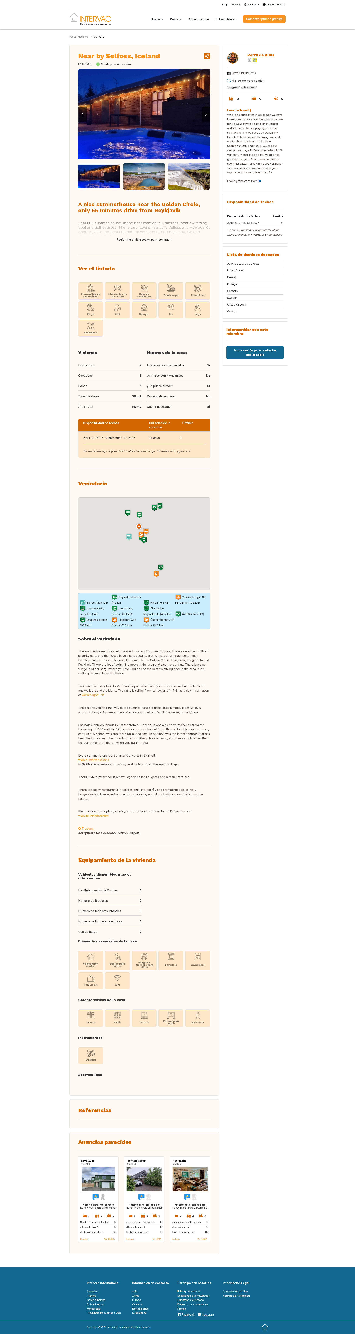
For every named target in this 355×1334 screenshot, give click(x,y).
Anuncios (92, 1291)
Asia (134, 1291)
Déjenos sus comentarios (193, 1304)
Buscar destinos (78, 36)
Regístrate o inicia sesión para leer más (143, 239)
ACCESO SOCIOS (276, 4)
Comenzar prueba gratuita (264, 19)
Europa (136, 1299)
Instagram (208, 1314)
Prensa (182, 1308)
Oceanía (137, 1304)
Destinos (84, 1239)
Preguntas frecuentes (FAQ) (104, 1312)
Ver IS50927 (109, 1239)
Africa (135, 1295)
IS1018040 (98, 36)
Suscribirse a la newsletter (193, 1295)
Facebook (188, 1314)
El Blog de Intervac (189, 1291)
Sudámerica (139, 1312)
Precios (91, 1295)
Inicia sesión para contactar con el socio (255, 352)
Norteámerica (140, 1308)
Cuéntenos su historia (191, 1299)
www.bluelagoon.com (93, 816)
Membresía (93, 1308)
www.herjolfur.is (93, 695)
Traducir (87, 828)
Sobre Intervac (96, 1304)
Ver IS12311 (202, 1239)
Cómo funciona (96, 1299)
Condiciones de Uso (235, 1291)
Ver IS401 (157, 1239)
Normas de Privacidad (236, 1295)
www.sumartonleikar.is (94, 760)
